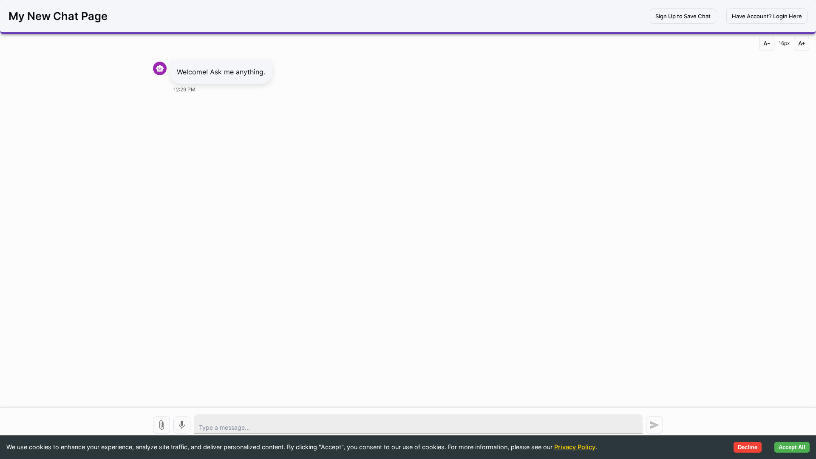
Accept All (792, 447)
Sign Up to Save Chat (683, 16)
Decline (747, 447)
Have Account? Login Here (767, 16)
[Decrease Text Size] (766, 43)
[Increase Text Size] (801, 43)
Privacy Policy (574, 446)
